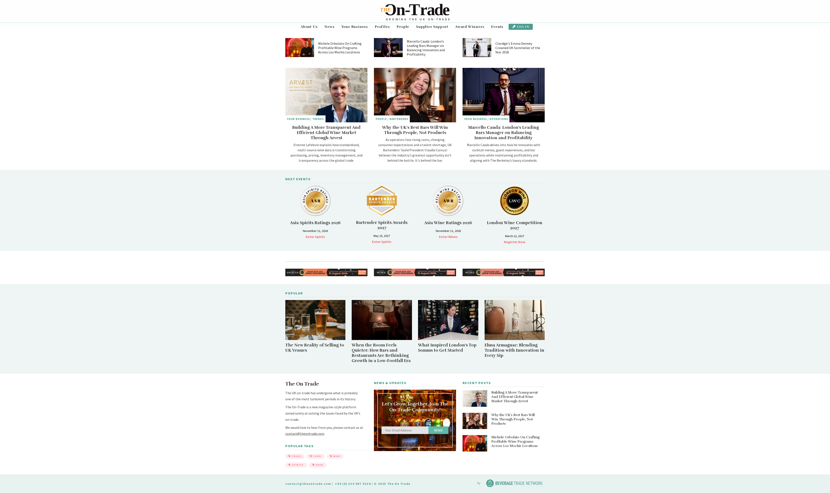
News (329, 27)
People (403, 27)
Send (438, 430)
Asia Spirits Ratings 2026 (315, 222)
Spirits (297, 464)
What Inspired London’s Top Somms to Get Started (447, 348)
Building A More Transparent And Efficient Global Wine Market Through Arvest (326, 132)
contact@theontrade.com (304, 433)
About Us (309, 27)
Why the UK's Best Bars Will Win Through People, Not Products (415, 130)
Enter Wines (448, 237)
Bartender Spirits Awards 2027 (381, 225)
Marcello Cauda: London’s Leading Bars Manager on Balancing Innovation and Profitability (426, 47)
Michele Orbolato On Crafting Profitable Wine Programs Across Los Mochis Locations (340, 47)
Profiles (382, 27)
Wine (336, 456)
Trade (296, 456)
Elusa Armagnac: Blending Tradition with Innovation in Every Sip (514, 350)
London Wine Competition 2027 (514, 225)
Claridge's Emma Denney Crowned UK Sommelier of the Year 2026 (517, 47)
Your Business (355, 27)
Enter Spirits (315, 237)
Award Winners (469, 27)
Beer (319, 464)
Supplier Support (432, 27)
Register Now (514, 242)
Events (497, 27)
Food (316, 456)
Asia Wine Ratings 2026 (448, 222)
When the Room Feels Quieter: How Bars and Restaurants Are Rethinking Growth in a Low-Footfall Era (381, 353)
